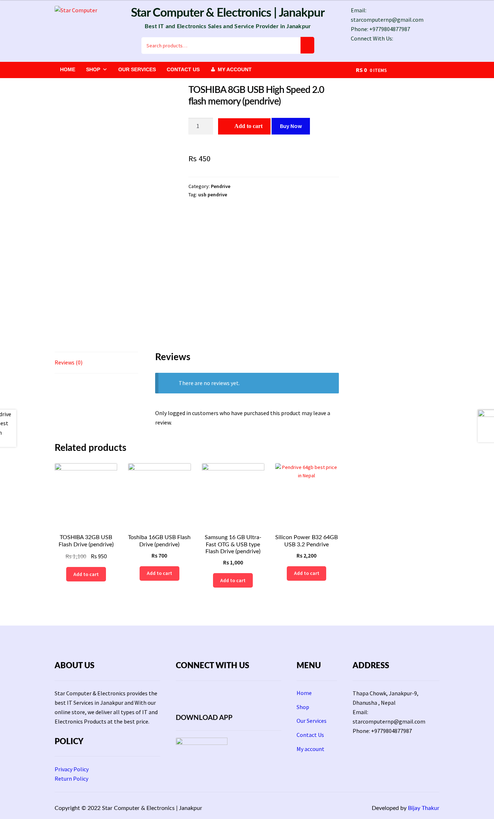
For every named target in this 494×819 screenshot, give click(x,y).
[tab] (96, 363)
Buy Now (291, 125)
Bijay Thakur (423, 808)
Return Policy (71, 778)
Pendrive (220, 186)
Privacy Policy (72, 769)
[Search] (307, 45)
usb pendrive (212, 194)
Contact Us (183, 69)
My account (235, 69)
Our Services (137, 69)
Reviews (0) (68, 362)
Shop (93, 69)
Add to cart (248, 126)
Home (67, 69)
